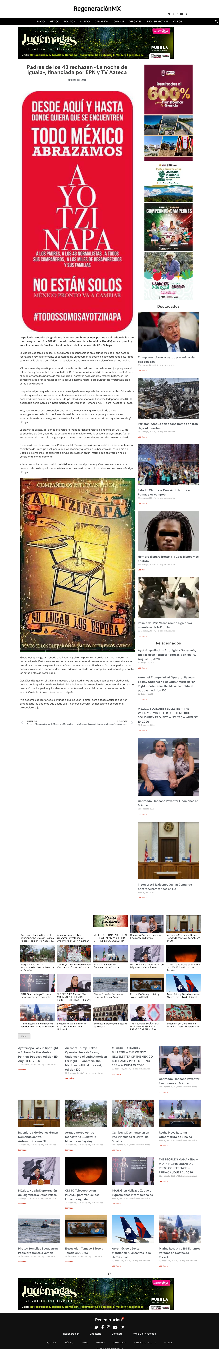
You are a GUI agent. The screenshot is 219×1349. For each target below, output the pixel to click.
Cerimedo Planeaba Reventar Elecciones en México (145, 937)
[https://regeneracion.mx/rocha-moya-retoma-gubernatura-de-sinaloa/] (109, 956)
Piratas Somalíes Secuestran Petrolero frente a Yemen (109, 996)
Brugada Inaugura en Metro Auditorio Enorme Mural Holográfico (71, 1026)
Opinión (119, 21)
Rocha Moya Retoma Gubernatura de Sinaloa (106, 966)
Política (69, 21)
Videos (177, 21)
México (54, 21)
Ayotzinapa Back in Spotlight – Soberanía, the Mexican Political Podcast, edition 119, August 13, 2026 (167, 654)
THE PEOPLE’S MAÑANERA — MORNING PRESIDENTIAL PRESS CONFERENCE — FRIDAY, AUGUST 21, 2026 (74, 997)
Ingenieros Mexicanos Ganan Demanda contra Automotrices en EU (183, 938)
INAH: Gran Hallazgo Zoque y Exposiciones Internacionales (36, 996)
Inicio (41, 21)
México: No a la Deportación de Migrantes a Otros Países (147, 966)
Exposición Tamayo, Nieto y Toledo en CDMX (144, 996)
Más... (24, 1036)
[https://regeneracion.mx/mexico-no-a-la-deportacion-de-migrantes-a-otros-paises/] (146, 956)
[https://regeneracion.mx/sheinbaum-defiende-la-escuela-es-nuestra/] (109, 1015)
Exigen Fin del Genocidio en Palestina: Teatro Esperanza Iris (183, 1025)
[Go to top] (213, 1343)
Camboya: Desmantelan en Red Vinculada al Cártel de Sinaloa (74, 966)
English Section (157, 21)
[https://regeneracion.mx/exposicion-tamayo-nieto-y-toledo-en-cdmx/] (146, 986)
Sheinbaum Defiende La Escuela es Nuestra (110, 1025)
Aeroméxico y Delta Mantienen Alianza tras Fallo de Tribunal (183, 996)
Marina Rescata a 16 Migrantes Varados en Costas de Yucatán (37, 1025)
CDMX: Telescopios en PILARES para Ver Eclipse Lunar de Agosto (183, 967)
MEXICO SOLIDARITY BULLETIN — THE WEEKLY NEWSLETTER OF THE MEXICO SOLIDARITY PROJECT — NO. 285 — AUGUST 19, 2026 (110, 938)
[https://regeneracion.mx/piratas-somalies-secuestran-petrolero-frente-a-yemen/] (109, 986)
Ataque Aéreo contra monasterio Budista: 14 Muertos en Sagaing (37, 967)
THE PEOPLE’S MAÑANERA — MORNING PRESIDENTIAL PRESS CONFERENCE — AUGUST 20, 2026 (145, 1026)
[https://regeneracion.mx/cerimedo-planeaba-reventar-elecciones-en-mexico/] (146, 927)
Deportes (135, 21)
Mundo (85, 21)
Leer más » (142, 371)
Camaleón (102, 21)
